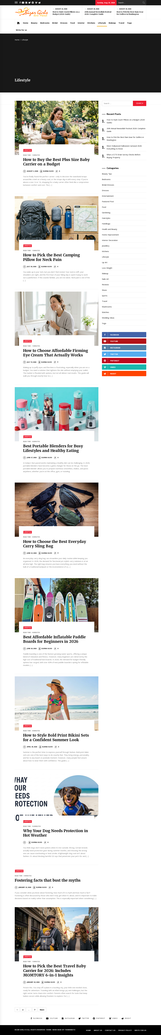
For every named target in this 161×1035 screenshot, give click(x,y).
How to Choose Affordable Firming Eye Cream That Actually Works (55, 352)
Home (25, 23)
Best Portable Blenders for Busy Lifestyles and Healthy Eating (53, 448)
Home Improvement (110, 235)
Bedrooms (45, 23)
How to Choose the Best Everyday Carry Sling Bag (54, 543)
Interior (81, 23)
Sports (104, 295)
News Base (57, 1030)
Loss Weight (107, 268)
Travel (121, 23)
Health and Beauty (109, 229)
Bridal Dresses (108, 185)
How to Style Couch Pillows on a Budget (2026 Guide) (66, 13)
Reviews (105, 284)
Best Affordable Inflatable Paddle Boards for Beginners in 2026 (54, 639)
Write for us (21, 30)
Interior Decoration (110, 240)
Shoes (104, 290)
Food (72, 23)
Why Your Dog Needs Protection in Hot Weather (55, 833)
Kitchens (91, 23)
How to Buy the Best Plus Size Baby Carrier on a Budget (56, 161)
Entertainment (108, 196)
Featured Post (108, 201)
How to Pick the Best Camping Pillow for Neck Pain (51, 257)
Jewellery (105, 246)
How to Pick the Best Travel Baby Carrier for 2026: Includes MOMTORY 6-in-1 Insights (54, 971)
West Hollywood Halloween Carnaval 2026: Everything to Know (124, 147)
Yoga (129, 23)
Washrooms (107, 306)
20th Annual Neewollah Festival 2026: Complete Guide (98, 13)
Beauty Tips (107, 174)
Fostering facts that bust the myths (48, 880)
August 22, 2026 (61, 9)
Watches (105, 312)
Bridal (55, 23)
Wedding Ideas (108, 318)
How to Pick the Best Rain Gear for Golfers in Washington (130, 13)
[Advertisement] (80, 60)
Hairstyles (106, 218)
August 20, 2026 (93, 9)
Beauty (34, 23)
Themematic (70, 1030)
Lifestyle (102, 23)
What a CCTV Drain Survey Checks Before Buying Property (123, 156)
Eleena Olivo (48, 171)
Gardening (106, 212)
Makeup (112, 23)
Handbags (106, 223)
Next (42, 1009)
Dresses (63, 23)
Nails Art (105, 279)
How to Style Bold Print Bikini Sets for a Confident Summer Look (56, 737)
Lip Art (104, 262)
